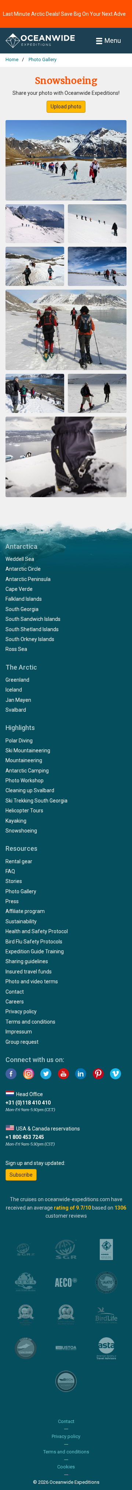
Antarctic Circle (23, 569)
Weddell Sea (20, 559)
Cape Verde (19, 589)
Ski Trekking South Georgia (36, 801)
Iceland (14, 690)
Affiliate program (25, 911)
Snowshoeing (21, 831)
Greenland (17, 680)
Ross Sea (16, 649)
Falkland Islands (24, 599)
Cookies (66, 1466)
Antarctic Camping (27, 771)
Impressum (19, 1032)
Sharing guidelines (27, 961)
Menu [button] (112, 40)
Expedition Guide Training (35, 951)
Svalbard (16, 710)
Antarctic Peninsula (28, 579)
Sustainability (21, 921)
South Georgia (22, 609)
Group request (22, 1042)
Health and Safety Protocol (37, 931)
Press (12, 901)
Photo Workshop (25, 780)
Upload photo (66, 106)
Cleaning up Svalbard (30, 790)
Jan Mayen (18, 700)
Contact (15, 992)
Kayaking (16, 821)
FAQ (10, 871)
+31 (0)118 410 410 (28, 1103)
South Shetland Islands (32, 629)
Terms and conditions (30, 1022)
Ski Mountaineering (28, 750)
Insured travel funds (29, 972)
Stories (14, 881)
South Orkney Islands (30, 639)
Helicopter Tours (24, 810)
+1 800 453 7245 (25, 1137)
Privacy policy (21, 1011)
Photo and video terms (32, 981)
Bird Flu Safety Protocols (34, 942)
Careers (15, 1002)
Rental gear (19, 861)
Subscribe (21, 1175)
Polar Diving (19, 741)
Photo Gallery (21, 891)
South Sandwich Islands (33, 619)
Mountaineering (24, 760)
